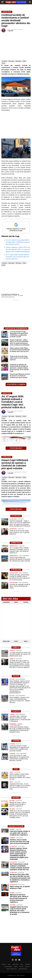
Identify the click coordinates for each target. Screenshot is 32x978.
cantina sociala (7, 295)
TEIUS (21, 966)
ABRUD (4, 964)
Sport (25, 641)
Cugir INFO (10, 30)
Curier (16, 641)
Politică (25, 602)
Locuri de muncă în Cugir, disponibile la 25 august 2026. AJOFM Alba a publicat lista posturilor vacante (18, 242)
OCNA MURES (8, 966)
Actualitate (6, 602)
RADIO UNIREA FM (11, 969)
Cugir (15, 295)
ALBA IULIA (15, 964)
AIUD (9, 964)
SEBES (16, 966)
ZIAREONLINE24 (23, 969)
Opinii (16, 602)
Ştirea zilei (6, 641)
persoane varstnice (8, 297)
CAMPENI (27, 964)
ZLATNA (27, 966)
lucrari (21, 295)
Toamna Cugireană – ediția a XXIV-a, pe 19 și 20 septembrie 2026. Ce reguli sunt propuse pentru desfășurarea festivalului (18, 249)
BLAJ (21, 964)
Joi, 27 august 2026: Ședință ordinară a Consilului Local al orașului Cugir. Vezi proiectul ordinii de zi (17, 257)
